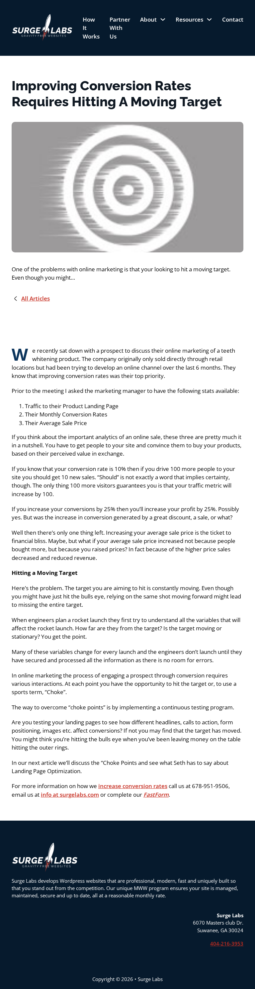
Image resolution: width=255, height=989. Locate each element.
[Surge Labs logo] (42, 27)
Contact (232, 19)
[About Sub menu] (163, 19)
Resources (189, 19)
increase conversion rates (132, 786)
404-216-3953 (226, 943)
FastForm (156, 794)
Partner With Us (120, 28)
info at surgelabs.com (70, 794)
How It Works (91, 28)
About (148, 19)
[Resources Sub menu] (209, 19)
